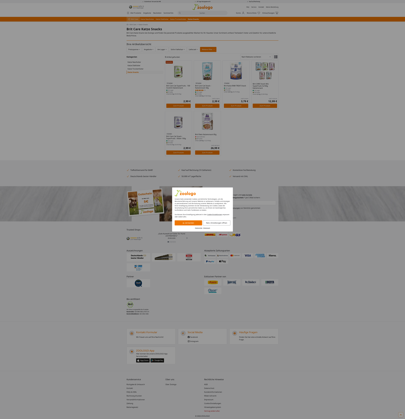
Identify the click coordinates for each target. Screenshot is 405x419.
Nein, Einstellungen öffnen (216, 223)
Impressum (206, 228)
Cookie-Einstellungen (214, 215)
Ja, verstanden (188, 223)
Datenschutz (198, 228)
